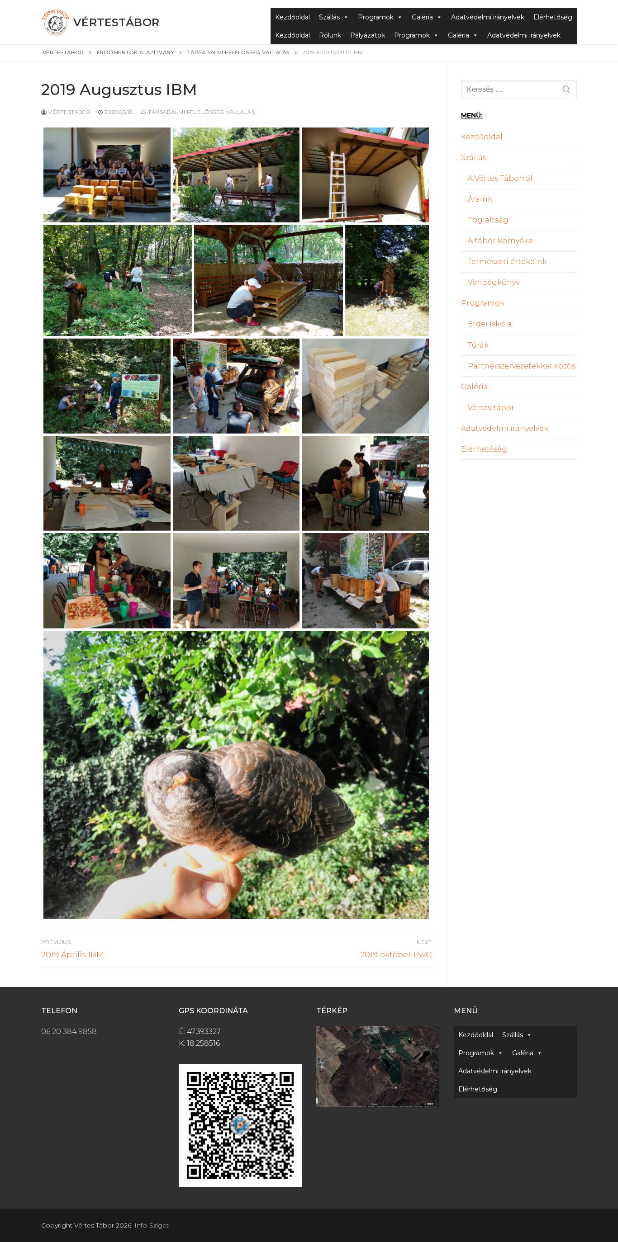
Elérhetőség (552, 17)
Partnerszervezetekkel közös (521, 366)
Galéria (422, 17)
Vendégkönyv (493, 282)
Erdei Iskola (490, 324)
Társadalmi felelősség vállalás (201, 112)
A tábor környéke (500, 240)
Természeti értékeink (507, 261)
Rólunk (330, 35)
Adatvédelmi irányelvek (487, 17)
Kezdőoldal (292, 17)
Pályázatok (367, 35)
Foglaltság (488, 220)
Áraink (480, 199)
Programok (376, 17)
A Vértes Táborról (500, 178)
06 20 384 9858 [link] (69, 1031)
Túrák (478, 345)
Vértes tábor (491, 407)
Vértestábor (116, 22)
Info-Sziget (151, 1225)
